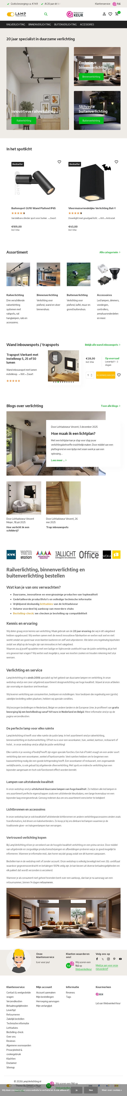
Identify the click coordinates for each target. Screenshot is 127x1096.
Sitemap (10, 1067)
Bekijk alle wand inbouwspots (101, 344)
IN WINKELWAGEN (106, 375)
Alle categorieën (109, 252)
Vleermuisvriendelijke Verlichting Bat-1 (91, 208)
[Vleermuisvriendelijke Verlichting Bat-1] (92, 183)
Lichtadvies (12, 1027)
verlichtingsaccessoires (95, 816)
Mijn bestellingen (45, 996)
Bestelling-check (23, 613)
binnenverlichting (15, 740)
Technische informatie (17, 1023)
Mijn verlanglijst (44, 1005)
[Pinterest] (114, 959)
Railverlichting (15, 24)
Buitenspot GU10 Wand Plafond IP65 (33, 208)
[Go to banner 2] (97, 66)
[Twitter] (103, 959)
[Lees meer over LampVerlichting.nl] (63, 554)
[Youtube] (120, 959)
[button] (58, 382)
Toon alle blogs (109, 405)
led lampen (87, 821)
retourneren (46, 882)
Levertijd (11, 1010)
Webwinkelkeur (83, 969)
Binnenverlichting (39, 24)
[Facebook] (97, 959)
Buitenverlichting (65, 24)
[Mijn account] (104, 14)
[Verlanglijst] (110, 14)
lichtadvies (46, 603)
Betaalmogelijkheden (17, 1005)
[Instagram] (108, 959)
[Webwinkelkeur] (75, 14)
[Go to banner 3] (97, 110)
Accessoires (87, 24)
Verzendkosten (14, 1001)
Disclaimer (11, 1063)
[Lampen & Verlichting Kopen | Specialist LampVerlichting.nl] (16, 14)
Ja (76, 1090)
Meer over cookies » (112, 1090)
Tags (68, 996)
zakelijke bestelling (16, 698)
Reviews (10, 1040)
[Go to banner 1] (37, 88)
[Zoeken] (45, 14)
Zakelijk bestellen (15, 1018)
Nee (91, 1090)
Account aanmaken (46, 992)
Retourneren (13, 1014)
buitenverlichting (36, 740)
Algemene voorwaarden (18, 1045)
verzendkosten (21, 716)
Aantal (91, 375)
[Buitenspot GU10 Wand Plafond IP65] (35, 183)
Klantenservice (102, 3)
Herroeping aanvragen (47, 1001)
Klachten (11, 1058)
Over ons (11, 1036)
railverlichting (97, 735)
